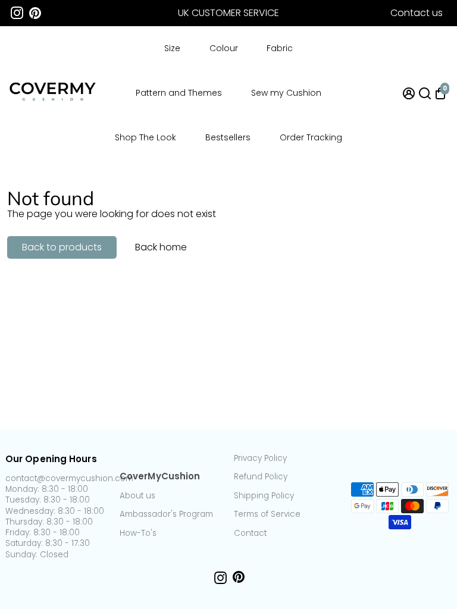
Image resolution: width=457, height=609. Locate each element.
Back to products (62, 247)
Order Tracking (311, 137)
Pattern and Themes (179, 93)
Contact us (416, 13)
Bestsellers (228, 137)
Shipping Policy (264, 496)
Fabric (280, 48)
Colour (223, 48)
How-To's (138, 533)
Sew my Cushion (286, 93)
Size (172, 48)
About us (137, 496)
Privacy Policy (260, 458)
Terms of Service (267, 514)
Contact (250, 533)
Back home (161, 247)
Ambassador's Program (166, 514)
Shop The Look (145, 137)
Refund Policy (260, 477)
